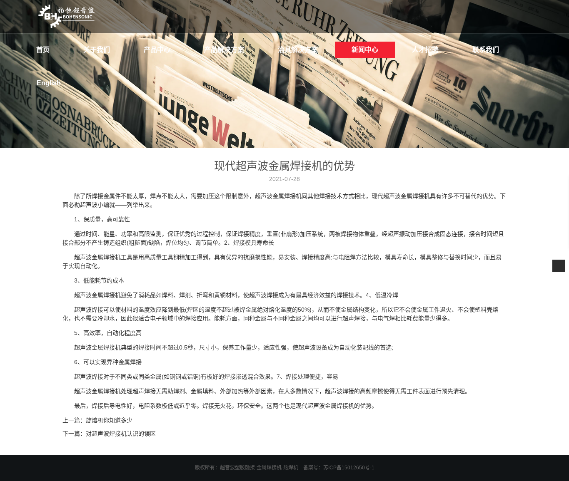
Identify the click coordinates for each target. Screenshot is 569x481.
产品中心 (157, 49)
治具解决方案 (298, 49)
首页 (43, 49)
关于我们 (96, 49)
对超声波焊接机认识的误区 (121, 433)
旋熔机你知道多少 (109, 420)
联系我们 (485, 49)
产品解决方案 (224, 49)
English (49, 83)
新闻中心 (365, 49)
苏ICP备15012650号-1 (348, 468)
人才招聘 (425, 49)
